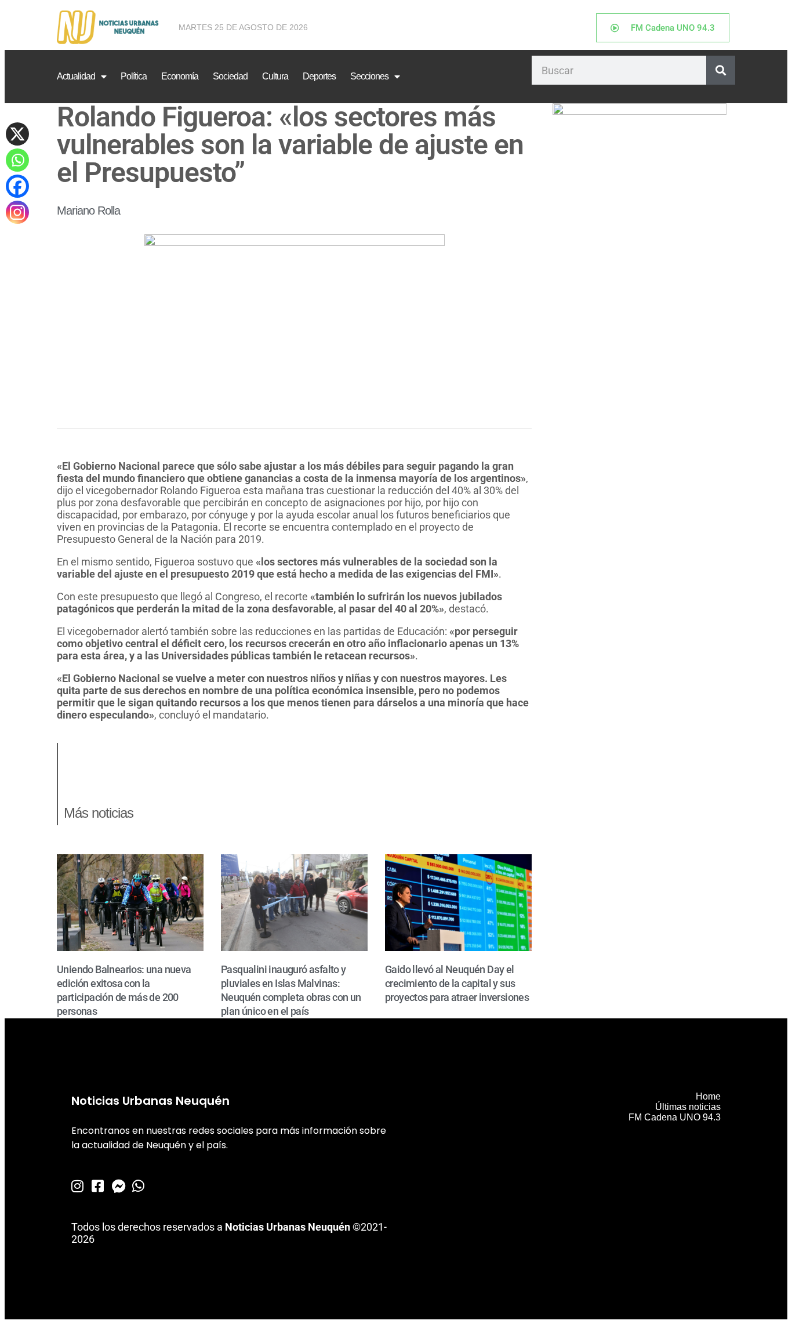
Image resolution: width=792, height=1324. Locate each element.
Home (708, 1096)
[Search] (720, 70)
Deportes (319, 76)
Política (134, 76)
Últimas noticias (688, 1107)
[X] (17, 134)
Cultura (275, 76)
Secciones (369, 76)
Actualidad (76, 76)
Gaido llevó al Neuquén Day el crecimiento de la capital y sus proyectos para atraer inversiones (457, 983)
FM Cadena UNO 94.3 (674, 1117)
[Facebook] (17, 186)
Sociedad (230, 76)
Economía (179, 76)
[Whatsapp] (17, 160)
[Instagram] (17, 212)
